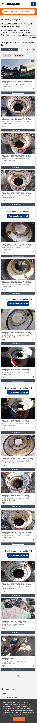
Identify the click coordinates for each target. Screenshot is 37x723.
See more (32, 37)
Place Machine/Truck (33, 4)
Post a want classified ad (18, 216)
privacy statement (15, 715)
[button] (9, 49)
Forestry (8, 19)
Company (5, 693)
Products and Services (10, 697)
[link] (18, 69)
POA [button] (3, 89)
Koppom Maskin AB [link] (18, 93)
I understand (19, 719)
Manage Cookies (29, 712)
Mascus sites (9, 689)
